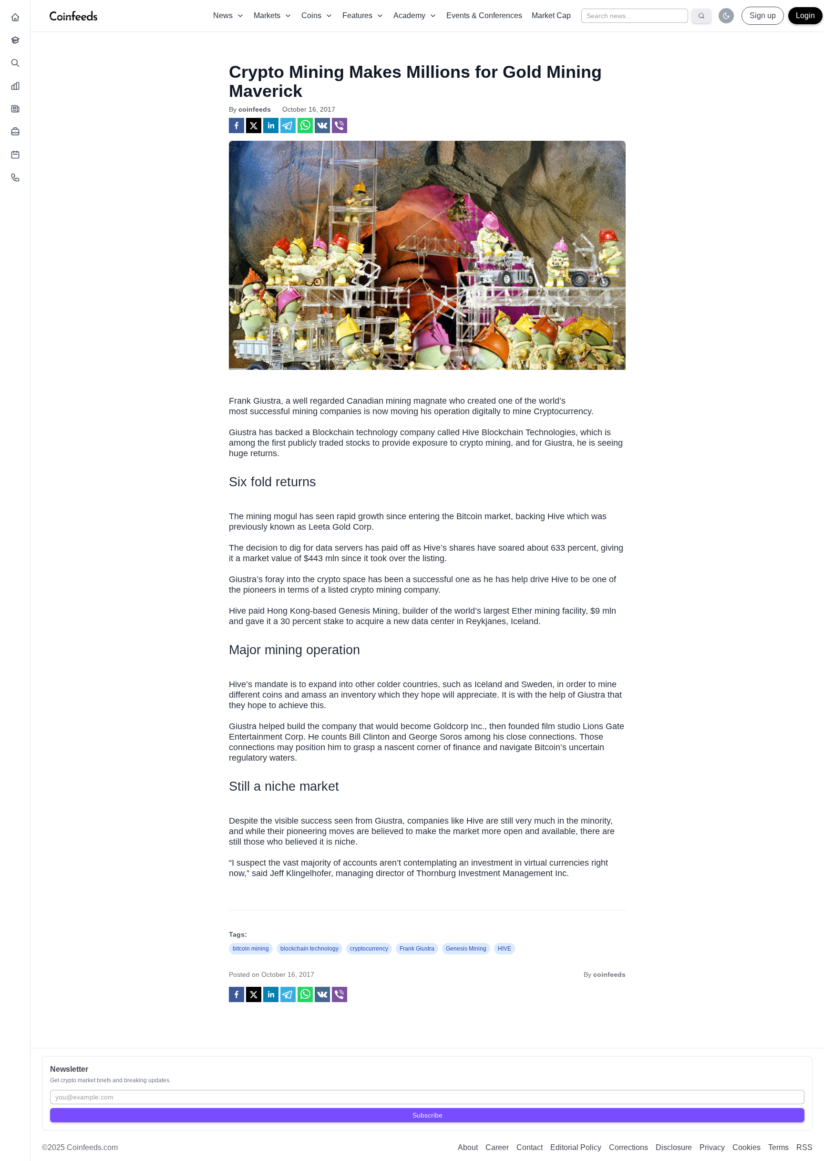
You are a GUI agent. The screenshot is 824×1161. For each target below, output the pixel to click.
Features (357, 15)
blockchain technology (309, 948)
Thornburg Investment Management (484, 873)
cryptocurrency (369, 948)
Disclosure (674, 1147)
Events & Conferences (484, 15)
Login (805, 15)
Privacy (712, 1147)
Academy (409, 15)
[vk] (322, 125)
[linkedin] (270, 125)
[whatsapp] (305, 125)
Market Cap (551, 15)
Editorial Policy (575, 1147)
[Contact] (15, 177)
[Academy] (15, 40)
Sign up (763, 15)
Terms (778, 1147)
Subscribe (427, 1115)
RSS (804, 1147)
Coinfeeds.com (92, 1147)
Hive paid (247, 611)
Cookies (746, 1147)
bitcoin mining (251, 948)
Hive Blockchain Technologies (519, 432)
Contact (529, 1147)
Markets (267, 15)
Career (497, 1147)
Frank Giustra (417, 948)
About (468, 1147)
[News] (15, 108)
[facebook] (236, 125)
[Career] (15, 131)
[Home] (15, 17)
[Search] (15, 63)
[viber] (339, 125)
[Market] (15, 85)
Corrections (628, 1147)
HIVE (504, 948)
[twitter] (253, 125)
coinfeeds (254, 109)
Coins (311, 15)
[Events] (15, 154)
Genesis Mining (368, 611)
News (223, 15)
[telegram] (288, 125)
